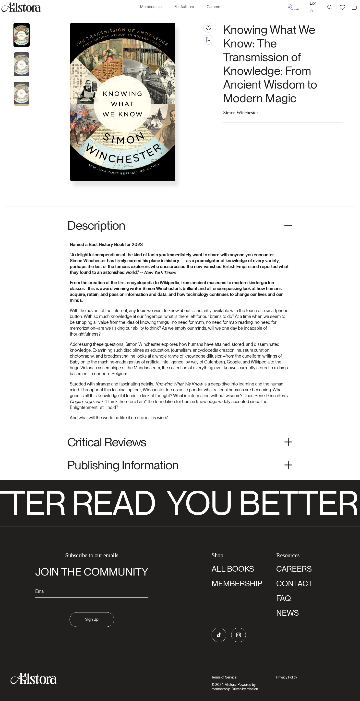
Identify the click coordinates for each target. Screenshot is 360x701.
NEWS (287, 613)
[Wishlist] (342, 7)
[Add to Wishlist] (208, 28)
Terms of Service (224, 677)
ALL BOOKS (233, 569)
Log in (313, 7)
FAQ (283, 598)
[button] (329, 7)
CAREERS (294, 569)
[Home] (20, 7)
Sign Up (91, 619)
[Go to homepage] (89, 678)
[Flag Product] (208, 40)
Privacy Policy (286, 677)
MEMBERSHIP (237, 583)
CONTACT (294, 583)
